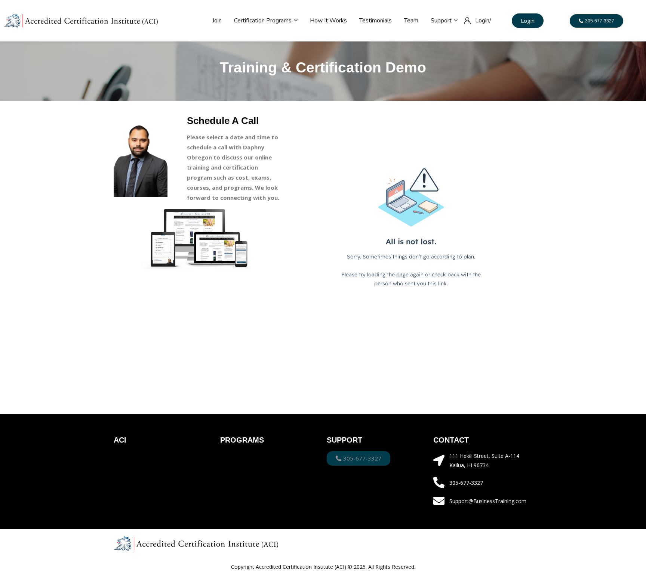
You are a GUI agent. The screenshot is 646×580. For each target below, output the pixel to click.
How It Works (328, 20)
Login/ (483, 20)
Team (411, 20)
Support (442, 20)
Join (217, 20)
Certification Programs (263, 20)
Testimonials (375, 20)
